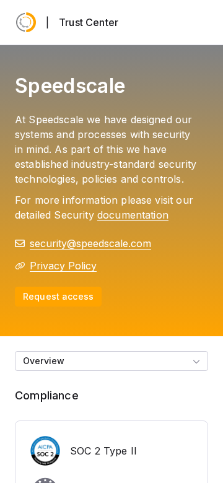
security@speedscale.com (90, 243)
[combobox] (111, 361)
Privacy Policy (63, 265)
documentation (132, 215)
